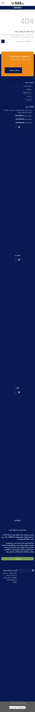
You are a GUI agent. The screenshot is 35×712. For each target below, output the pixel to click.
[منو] (33, 3)
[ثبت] (3, 41)
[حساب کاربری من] (2, 3)
